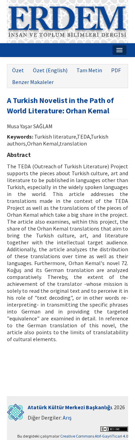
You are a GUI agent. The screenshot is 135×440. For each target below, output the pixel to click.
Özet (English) (50, 70)
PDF (116, 70)
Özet (18, 70)
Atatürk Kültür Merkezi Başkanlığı (70, 407)
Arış (67, 417)
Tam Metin (89, 70)
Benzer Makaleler (33, 81)
